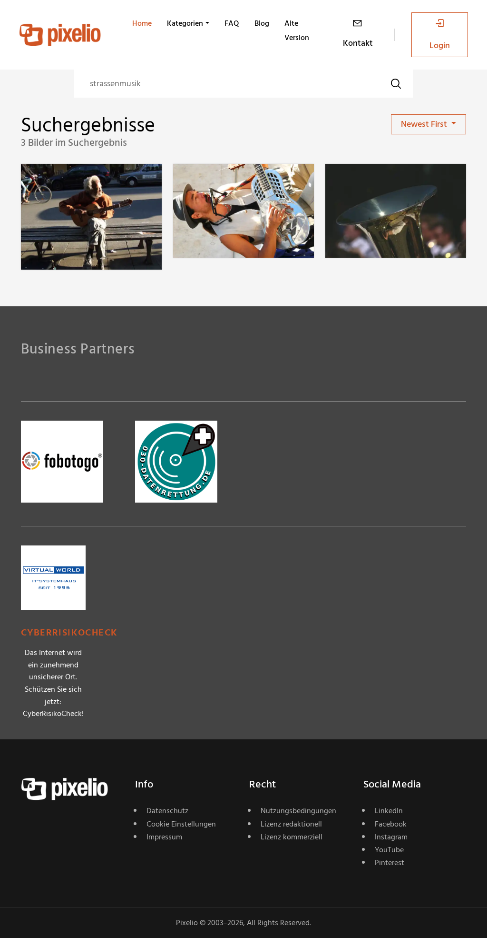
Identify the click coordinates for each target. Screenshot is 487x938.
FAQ (231, 23)
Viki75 (66, 183)
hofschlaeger (383, 183)
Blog (261, 23)
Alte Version (296, 30)
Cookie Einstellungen (181, 824)
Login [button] (439, 45)
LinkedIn (389, 811)
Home (142, 23)
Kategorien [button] (185, 23)
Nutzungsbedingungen (298, 811)
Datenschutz (167, 811)
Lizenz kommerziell (291, 837)
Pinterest (389, 863)
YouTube (389, 850)
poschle (221, 183)
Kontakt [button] (358, 43)
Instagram (391, 837)
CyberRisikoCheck (69, 632)
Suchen (396, 83)
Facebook (391, 824)
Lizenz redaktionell (291, 824)
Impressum (164, 837)
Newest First (425, 124)
